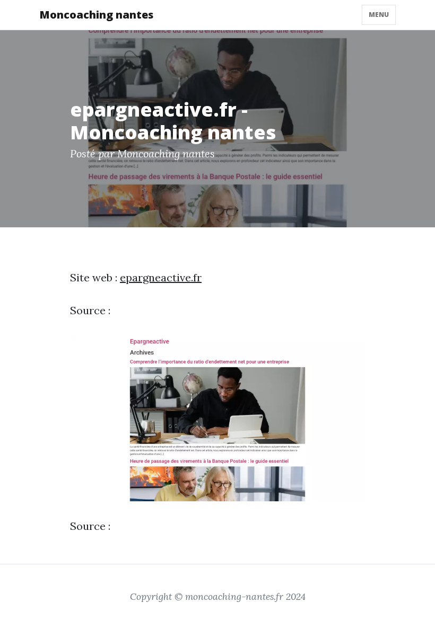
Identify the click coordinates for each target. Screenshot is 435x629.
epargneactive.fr (161, 277)
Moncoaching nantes (96, 14)
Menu (379, 14)
